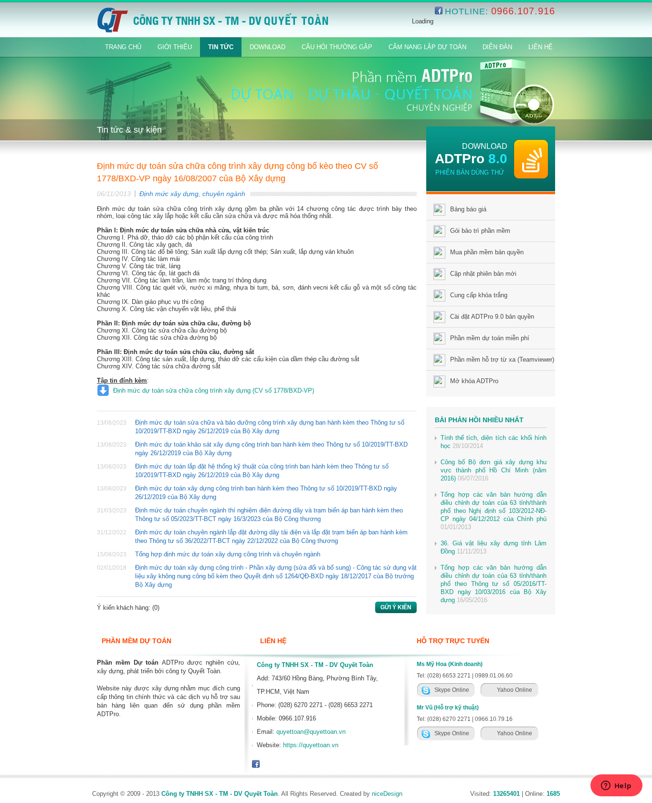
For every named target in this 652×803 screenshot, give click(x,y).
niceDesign (387, 793)
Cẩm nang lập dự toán (427, 47)
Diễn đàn (497, 47)
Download (267, 47)
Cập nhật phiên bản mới (483, 273)
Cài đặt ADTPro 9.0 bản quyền (492, 316)
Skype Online (451, 690)
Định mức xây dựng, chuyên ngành (192, 194)
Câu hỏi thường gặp (337, 47)
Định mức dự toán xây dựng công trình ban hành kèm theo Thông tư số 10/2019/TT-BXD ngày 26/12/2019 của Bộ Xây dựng (266, 493)
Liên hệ (540, 47)
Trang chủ (123, 47)
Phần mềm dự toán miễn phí (489, 338)
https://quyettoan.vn (310, 745)
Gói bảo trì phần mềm (480, 230)
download (484, 146)
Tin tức (220, 47)
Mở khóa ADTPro (474, 381)
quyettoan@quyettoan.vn (311, 731)
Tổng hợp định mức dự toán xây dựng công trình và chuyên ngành (227, 554)
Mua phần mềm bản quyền (487, 252)
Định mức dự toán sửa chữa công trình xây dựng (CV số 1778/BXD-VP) (213, 390)
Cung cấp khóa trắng (478, 295)
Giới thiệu (175, 47)
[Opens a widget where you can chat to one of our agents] (616, 786)
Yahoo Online (514, 690)
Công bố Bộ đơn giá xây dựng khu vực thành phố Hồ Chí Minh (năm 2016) (494, 470)
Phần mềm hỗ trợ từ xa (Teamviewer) (502, 359)
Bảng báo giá (468, 209)
